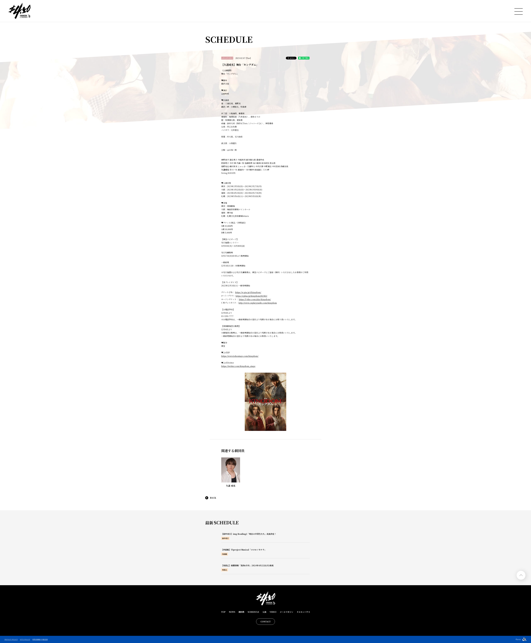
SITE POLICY (25, 639)
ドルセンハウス (303, 612)
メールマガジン (286, 612)
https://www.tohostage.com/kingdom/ (239, 356)
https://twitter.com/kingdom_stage (238, 366)
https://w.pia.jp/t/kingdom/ (248, 292)
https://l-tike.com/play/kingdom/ (255, 299)
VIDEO (273, 612)
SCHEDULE (253, 612)
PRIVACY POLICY (11, 639)
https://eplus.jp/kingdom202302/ (251, 296)
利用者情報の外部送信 (40, 639)
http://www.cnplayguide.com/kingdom (258, 302)
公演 (264, 612)
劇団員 (241, 612)
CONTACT (266, 621)
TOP (223, 612)
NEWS (232, 612)
